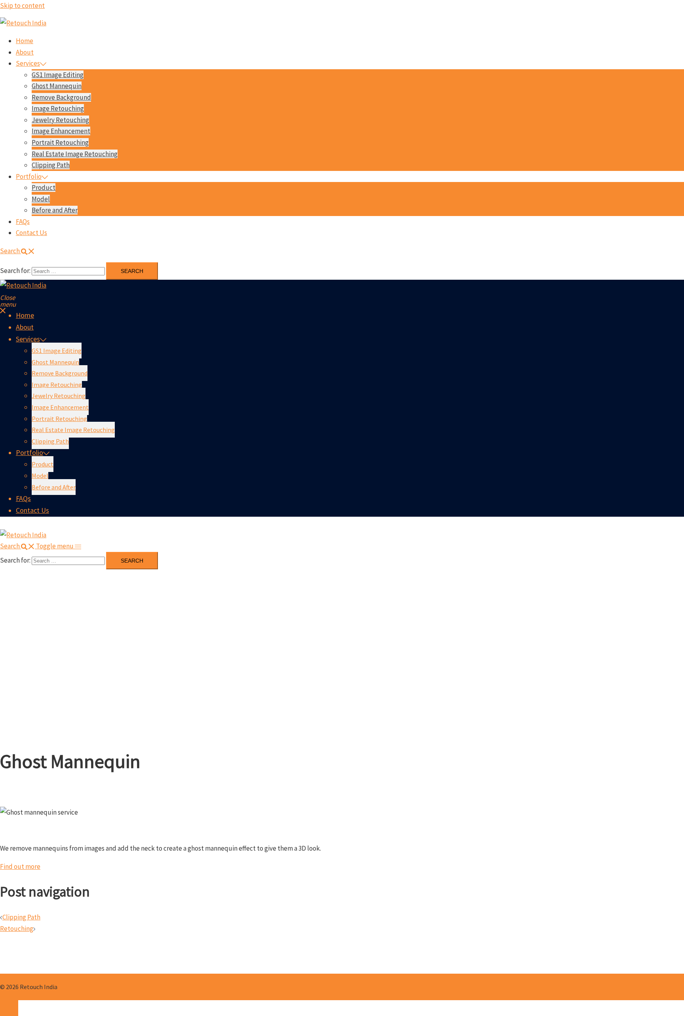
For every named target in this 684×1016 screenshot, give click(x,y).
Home (24, 40)
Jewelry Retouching (60, 120)
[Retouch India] (23, 23)
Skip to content (22, 5)
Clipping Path (51, 165)
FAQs (23, 221)
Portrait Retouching (60, 142)
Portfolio (29, 176)
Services (28, 63)
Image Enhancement (61, 131)
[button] (17, 250)
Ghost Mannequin (57, 86)
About (25, 52)
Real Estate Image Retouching (75, 154)
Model (41, 199)
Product (43, 187)
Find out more (20, 866)
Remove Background (61, 97)
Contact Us (31, 232)
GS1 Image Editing (58, 74)
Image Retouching (58, 108)
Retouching (16, 928)
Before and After (55, 210)
